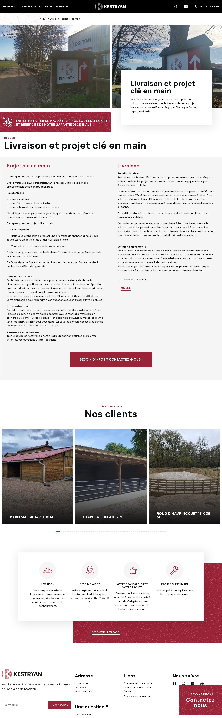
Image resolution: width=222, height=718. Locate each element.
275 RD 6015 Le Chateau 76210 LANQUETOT (84, 687)
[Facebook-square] (174, 683)
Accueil (44, 18)
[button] (3, 66)
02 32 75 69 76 (83, 714)
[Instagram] (183, 683)
